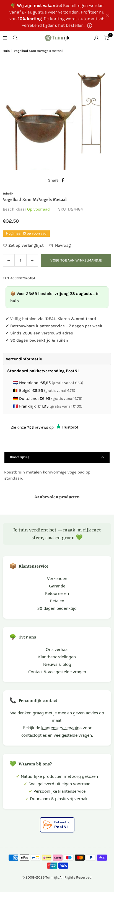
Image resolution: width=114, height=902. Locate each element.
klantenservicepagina (61, 727)
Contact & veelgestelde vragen (57, 671)
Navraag (62, 245)
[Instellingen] (96, 38)
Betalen (57, 600)
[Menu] (5, 37)
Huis (6, 51)
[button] (106, 38)
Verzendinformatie (24, 358)
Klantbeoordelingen (57, 656)
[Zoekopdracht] (15, 37)
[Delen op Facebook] (63, 180)
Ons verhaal (57, 649)
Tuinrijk (8, 193)
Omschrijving (19, 457)
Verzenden (57, 578)
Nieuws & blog (57, 664)
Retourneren (57, 593)
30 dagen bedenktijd (57, 608)
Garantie (57, 586)
